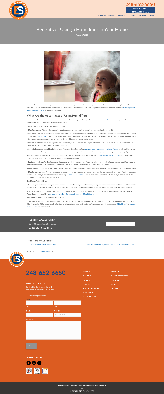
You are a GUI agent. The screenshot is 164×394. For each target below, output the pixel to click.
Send (31, 346)
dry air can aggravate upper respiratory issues (101, 149)
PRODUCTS (115, 272)
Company (142, 16)
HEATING (86, 280)
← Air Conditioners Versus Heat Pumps (41, 244)
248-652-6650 (140, 4)
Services (111, 16)
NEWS (113, 284)
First (27, 306)
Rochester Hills (59, 105)
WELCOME (87, 272)
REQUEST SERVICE (89, 297)
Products (122, 16)
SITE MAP (114, 288)
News (152, 16)
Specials (133, 16)
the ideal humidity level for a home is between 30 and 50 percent (72, 194)
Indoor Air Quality (42, 251)
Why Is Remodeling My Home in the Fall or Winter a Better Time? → (112, 244)
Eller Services (109, 120)
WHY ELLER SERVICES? (119, 276)
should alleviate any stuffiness (108, 155)
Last (55, 306)
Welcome (102, 16)
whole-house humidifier (76, 175)
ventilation (42, 136)
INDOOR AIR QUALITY (91, 288)
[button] (116, 16)
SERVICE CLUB (88, 292)
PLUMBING (87, 276)
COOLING (86, 284)
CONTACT (115, 280)
